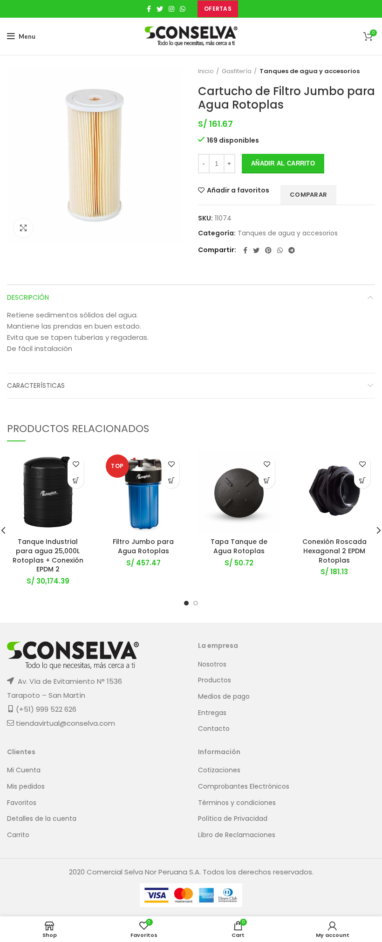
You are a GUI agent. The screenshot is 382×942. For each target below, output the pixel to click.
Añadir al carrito (283, 163)
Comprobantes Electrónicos (243, 786)
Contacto (214, 728)
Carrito (18, 835)
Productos (214, 680)
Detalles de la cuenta (41, 818)
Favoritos (21, 802)
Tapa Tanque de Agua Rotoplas (239, 546)
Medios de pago (224, 696)
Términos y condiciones (237, 802)
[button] (76, 480)
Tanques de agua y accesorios (309, 71)
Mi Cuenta (24, 770)
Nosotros (212, 664)
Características (36, 385)
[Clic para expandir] (23, 228)
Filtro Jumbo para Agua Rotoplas (143, 546)
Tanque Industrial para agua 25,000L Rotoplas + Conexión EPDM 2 (48, 555)
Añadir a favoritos (238, 190)
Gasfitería (237, 71)
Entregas (212, 712)
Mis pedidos (26, 786)
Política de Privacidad (232, 818)
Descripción (28, 297)
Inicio (206, 71)
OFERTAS (218, 9)
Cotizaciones (219, 770)
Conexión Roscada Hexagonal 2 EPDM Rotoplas (334, 550)
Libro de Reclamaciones (236, 835)
